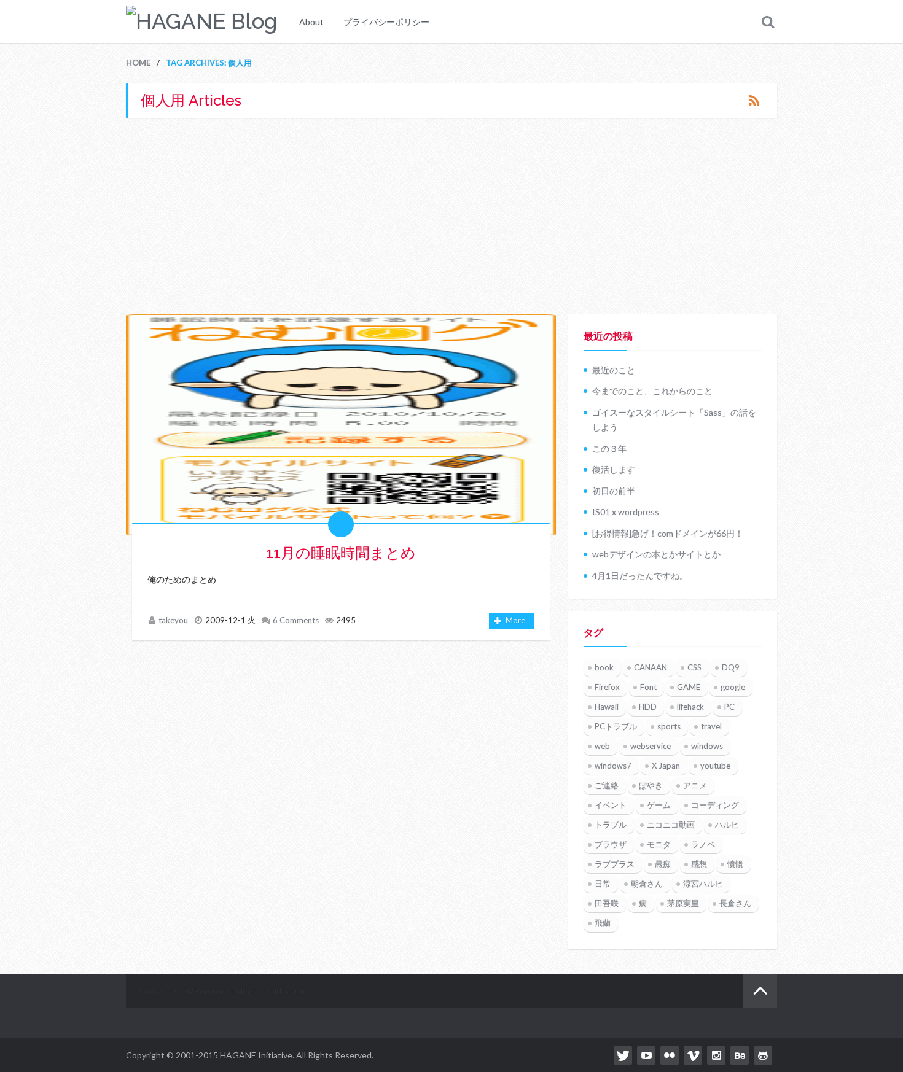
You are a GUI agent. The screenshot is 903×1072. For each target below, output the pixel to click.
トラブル (611, 824)
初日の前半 (613, 491)
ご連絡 (607, 785)
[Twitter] (623, 1055)
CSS (694, 667)
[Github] (763, 1055)
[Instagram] (716, 1055)
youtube (715, 766)
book (604, 667)
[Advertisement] (451, 216)
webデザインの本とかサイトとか (656, 554)
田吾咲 (607, 903)
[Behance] (739, 1055)
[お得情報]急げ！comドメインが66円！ (667, 533)
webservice (650, 746)
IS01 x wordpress (625, 512)
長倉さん (735, 903)
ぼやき (651, 785)
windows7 (613, 766)
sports (669, 726)
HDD (648, 707)
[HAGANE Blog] (201, 22)
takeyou (173, 620)
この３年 (609, 448)
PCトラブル (616, 726)
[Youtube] (646, 1055)
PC (729, 707)
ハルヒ (727, 824)
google (733, 687)
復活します (613, 469)
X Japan (666, 766)
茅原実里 (683, 903)
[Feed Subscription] (754, 100)
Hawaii (607, 707)
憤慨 (735, 864)
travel (711, 726)
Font (648, 687)
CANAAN (650, 667)
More (515, 620)
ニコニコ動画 (671, 824)
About (311, 22)
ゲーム (659, 805)
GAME (688, 687)
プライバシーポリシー (386, 22)
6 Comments (296, 620)
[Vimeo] (693, 1055)
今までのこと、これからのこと (652, 391)
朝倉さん (647, 883)
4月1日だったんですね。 (640, 575)
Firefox (607, 687)
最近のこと (613, 370)
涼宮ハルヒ (703, 883)
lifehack (690, 707)
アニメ (695, 785)
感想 (699, 864)
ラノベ (703, 844)
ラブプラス (615, 864)
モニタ (659, 844)
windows (707, 746)
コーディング (715, 805)
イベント (611, 805)
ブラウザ (611, 844)
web (602, 746)
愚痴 (663, 864)
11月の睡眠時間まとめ (341, 553)
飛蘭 (603, 923)
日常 (603, 883)
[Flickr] (669, 1055)
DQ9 (731, 667)
